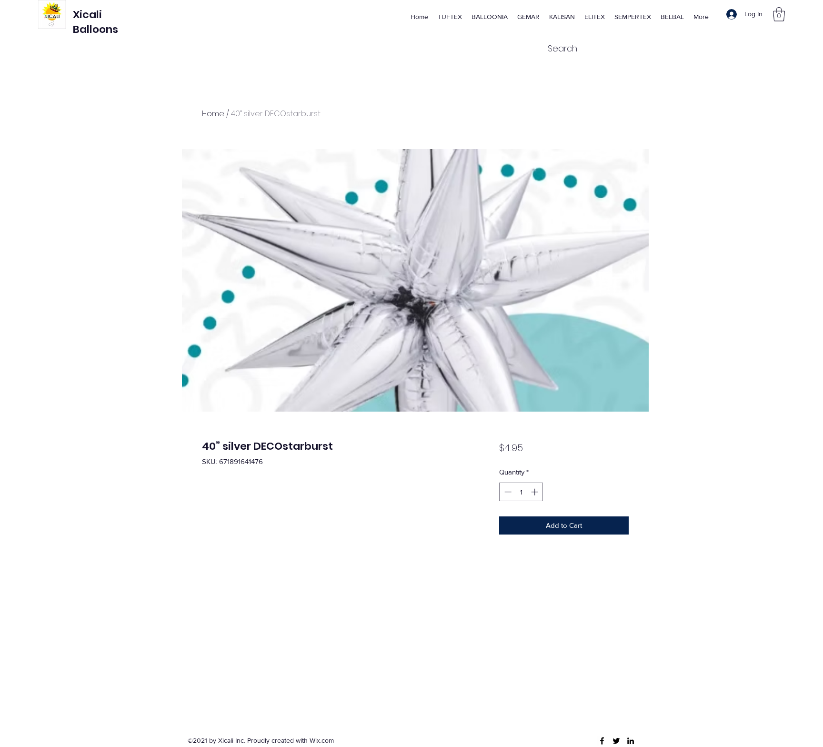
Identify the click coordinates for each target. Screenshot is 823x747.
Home (213, 113)
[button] (779, 14)
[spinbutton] (521, 492)
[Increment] (535, 492)
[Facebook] (602, 741)
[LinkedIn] (630, 741)
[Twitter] (616, 741)
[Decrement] (507, 492)
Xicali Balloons (95, 22)
